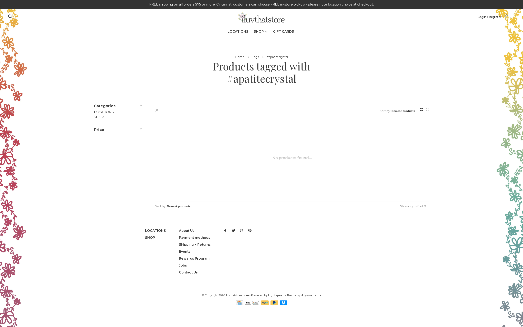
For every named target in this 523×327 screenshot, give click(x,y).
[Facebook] (225, 231)
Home (239, 57)
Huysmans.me (311, 295)
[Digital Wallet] (252, 304)
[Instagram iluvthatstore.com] (241, 231)
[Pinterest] (249, 231)
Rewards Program (194, 258)
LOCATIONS (238, 31)
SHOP (259, 31)
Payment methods (194, 238)
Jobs (183, 265)
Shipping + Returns (195, 245)
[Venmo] (283, 304)
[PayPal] (265, 304)
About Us (186, 231)
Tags (255, 57)
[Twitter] (233, 231)
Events (184, 251)
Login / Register (489, 17)
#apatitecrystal (277, 57)
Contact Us (188, 272)
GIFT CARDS (283, 31)
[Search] (10, 17)
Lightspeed (276, 295)
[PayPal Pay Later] (274, 304)
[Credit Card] (240, 304)
